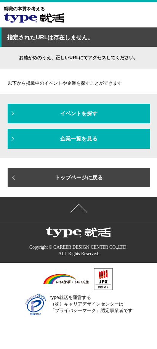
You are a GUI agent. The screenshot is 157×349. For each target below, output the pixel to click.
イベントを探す (79, 113)
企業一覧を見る (79, 138)
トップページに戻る (79, 177)
